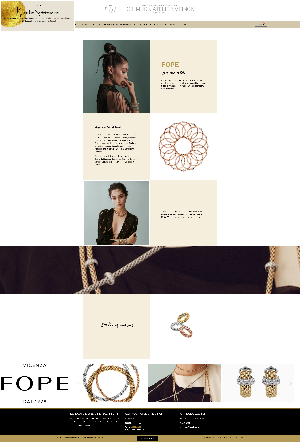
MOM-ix (100, 438)
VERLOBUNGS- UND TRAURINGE (115, 24)
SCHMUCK (86, 24)
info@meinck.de (137, 429)
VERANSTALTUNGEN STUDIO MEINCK (159, 24)
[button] (78, 383)
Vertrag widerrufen (148, 438)
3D (184, 24)
